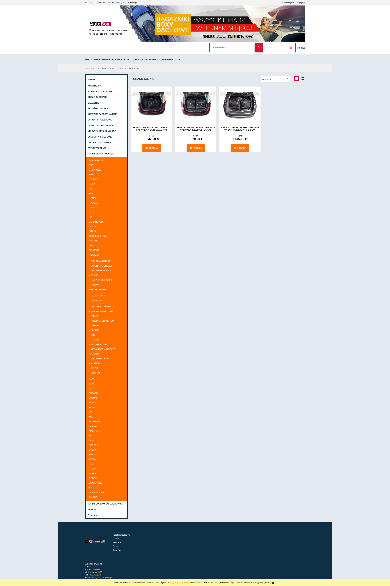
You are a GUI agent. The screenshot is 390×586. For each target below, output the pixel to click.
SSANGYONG (96, 483)
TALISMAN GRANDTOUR (102, 321)
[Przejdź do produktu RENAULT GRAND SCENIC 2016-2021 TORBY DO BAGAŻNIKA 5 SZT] (240, 106)
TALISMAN (95, 284)
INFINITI (93, 207)
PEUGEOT (94, 250)
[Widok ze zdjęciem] (296, 78)
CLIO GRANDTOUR (100, 261)
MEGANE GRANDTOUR (102, 306)
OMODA (93, 497)
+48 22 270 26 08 (106, 3)
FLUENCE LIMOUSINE (101, 280)
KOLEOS (94, 339)
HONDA (93, 198)
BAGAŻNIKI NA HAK (98, 108)
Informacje (117, 542)
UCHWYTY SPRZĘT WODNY (102, 131)
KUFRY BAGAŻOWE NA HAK (102, 114)
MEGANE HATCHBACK (101, 270)
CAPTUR (94, 330)
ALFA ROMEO (96, 160)
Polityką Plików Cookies (179, 583)
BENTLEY (94, 440)
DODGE (93, 478)
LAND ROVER (96, 222)
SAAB (91, 379)
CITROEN (94, 179)
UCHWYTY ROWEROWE (100, 120)
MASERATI (94, 431)
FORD (92, 193)
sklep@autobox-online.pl (126, 3)
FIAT (91, 189)
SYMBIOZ (95, 373)
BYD (91, 487)
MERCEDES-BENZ (98, 236)
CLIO (93, 335)
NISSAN (93, 240)
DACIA (92, 184)
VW (90, 412)
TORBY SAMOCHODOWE (100, 153)
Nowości (92, 509)
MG (90, 435)
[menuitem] (98, 59)
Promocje (92, 515)
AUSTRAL (95, 363)
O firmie (116, 539)
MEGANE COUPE (99, 344)
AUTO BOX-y (94, 86)
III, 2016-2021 (99, 300)
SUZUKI (93, 398)
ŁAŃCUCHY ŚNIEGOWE (100, 137)
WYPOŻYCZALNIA (97, 148)
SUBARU (93, 393)
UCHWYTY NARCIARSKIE (100, 125)
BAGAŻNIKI (93, 103)
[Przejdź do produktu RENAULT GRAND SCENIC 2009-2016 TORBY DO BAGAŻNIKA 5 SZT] (195, 106)
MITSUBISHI (95, 421)
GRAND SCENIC (98, 289)
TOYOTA (93, 402)
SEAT (91, 383)
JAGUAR (93, 450)
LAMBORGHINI (96, 492)
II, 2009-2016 (98, 295)
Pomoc (116, 546)
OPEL (92, 245)
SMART (92, 454)
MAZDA (92, 231)
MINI (91, 417)
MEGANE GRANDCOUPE (102, 349)
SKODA (92, 388)
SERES (92, 473)
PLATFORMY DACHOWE (100, 91)
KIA (90, 217)
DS (90, 464)
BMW (91, 174)
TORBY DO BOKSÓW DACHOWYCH (106, 504)
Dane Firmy (117, 550)
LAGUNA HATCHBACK (101, 266)
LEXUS (92, 226)
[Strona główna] (195, 23)
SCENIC (94, 275)
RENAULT (94, 255)
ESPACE (94, 316)
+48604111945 (95, 575)
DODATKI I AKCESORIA (100, 142)
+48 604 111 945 (92, 3)
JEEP (91, 212)
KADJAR (94, 325)
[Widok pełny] (302, 78)
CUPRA (92, 468)
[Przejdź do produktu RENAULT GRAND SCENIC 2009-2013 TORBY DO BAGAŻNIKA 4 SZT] (151, 106)
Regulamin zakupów (121, 535)
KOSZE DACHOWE (97, 97)
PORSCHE (94, 445)
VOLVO (92, 407)
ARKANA (94, 354)
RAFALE (94, 368)
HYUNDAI (93, 203)
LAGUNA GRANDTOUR (101, 311)
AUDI (91, 165)
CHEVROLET (95, 170)
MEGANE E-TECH (99, 358)
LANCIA (93, 426)
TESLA (92, 459)
